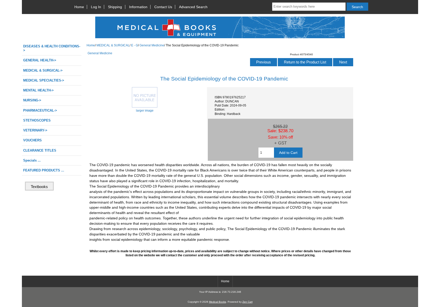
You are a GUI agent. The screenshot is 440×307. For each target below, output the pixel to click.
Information (138, 7)
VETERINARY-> (35, 130)
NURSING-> (32, 100)
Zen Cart (247, 301)
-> (43, 70)
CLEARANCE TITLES (39, 150)
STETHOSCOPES (37, 120)
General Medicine (152, 45)
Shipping (115, 7)
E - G (134, 45)
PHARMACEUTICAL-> (40, 110)
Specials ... (32, 160)
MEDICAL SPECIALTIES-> (43, 80)
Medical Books (217, 301)
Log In (96, 7)
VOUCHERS (32, 140)
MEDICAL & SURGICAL (113, 45)
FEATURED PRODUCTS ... (43, 170)
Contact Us (163, 7)
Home (79, 7)
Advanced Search (193, 7)
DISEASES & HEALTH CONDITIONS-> (51, 48)
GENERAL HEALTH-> (39, 60)
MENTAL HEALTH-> (38, 90)
